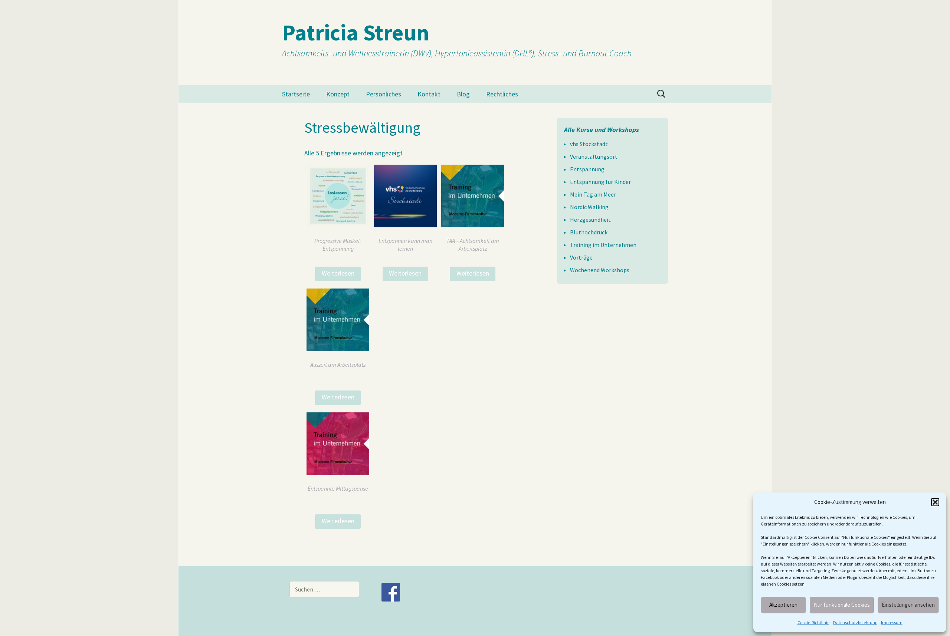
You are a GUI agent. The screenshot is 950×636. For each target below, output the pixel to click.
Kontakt (428, 94)
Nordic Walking (589, 207)
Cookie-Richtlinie (813, 622)
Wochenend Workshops (599, 270)
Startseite (296, 94)
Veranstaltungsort (594, 156)
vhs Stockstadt (589, 144)
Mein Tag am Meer (593, 194)
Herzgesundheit (590, 219)
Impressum (891, 622)
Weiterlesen (338, 273)
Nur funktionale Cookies (842, 604)
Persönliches (383, 94)
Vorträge (581, 257)
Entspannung (587, 169)
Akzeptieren (783, 604)
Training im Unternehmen (603, 244)
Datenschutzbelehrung (855, 622)
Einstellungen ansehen (908, 604)
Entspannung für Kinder (600, 181)
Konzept (338, 94)
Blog (463, 94)
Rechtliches (502, 94)
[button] (935, 502)
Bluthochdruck (588, 232)
